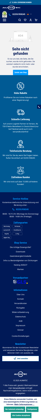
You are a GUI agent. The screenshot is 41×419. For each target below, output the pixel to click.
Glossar (20, 330)
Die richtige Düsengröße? (20, 247)
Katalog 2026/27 (20, 265)
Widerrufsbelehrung (20, 312)
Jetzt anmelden (22, 358)
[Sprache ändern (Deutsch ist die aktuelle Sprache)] (29, 14)
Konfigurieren (32, 409)
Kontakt (20, 299)
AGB (20, 321)
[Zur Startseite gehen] (11, 8)
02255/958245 (18, 14)
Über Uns (20, 294)
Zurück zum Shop (20, 72)
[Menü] (5, 20)
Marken (20, 269)
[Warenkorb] (36, 20)
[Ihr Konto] (30, 20)
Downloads (20, 251)
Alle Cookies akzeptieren (21, 415)
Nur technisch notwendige (14, 409)
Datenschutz (20, 316)
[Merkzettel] (25, 20)
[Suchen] (19, 20)
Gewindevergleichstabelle (20, 256)
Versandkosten (20, 303)
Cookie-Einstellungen (20, 336)
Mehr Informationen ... (24, 404)
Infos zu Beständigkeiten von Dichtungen (20, 260)
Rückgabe (20, 308)
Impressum (20, 325)
